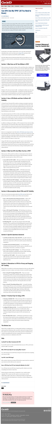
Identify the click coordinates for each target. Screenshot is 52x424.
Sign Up (44, 1)
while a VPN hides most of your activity (25, 132)
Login (41, 1)
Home (2, 6)
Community (17, 6)
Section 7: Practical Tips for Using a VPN (41, 28)
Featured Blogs (12, 415)
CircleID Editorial (6, 382)
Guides (5, 8)
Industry (21, 6)
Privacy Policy (15, 416)
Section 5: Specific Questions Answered (41, 23)
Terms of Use (19, 416)
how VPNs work (21, 194)
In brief (36, 10)
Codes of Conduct (9, 416)
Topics (5, 6)
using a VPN (21, 53)
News (13, 6)
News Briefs (17, 415)
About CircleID (48, 1)
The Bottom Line (37, 30)
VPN (2, 388)
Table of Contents (39, 8)
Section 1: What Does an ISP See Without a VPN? (42, 12)
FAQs (36, 32)
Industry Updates (22, 415)
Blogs (9, 6)
